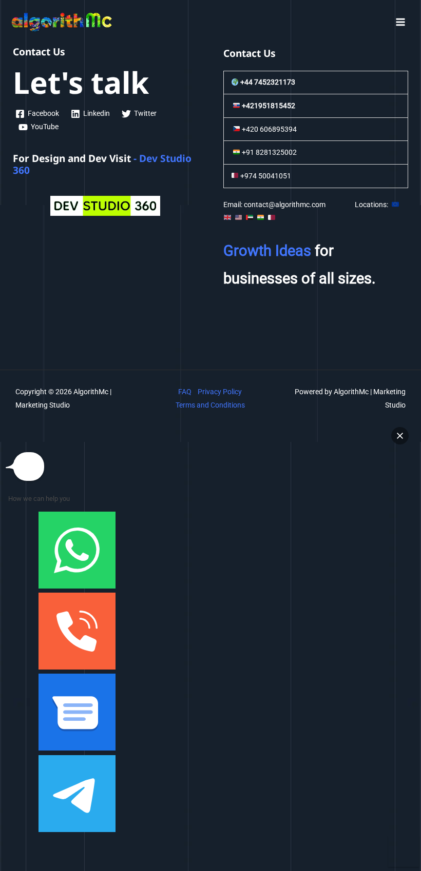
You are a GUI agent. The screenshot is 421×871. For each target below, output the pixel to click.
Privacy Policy (220, 392)
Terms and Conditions (210, 405)
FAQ (185, 392)
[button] (400, 435)
